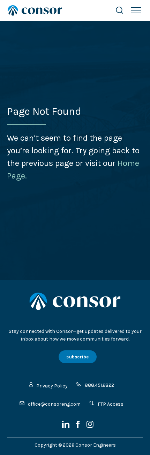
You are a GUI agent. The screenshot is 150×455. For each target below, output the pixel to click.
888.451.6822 (99, 385)
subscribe (77, 356)
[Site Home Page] (54, 10)
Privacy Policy (52, 386)
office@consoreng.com (54, 404)
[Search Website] (119, 10)
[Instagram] (89, 426)
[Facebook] (78, 426)
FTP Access (110, 404)
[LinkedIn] (66, 426)
